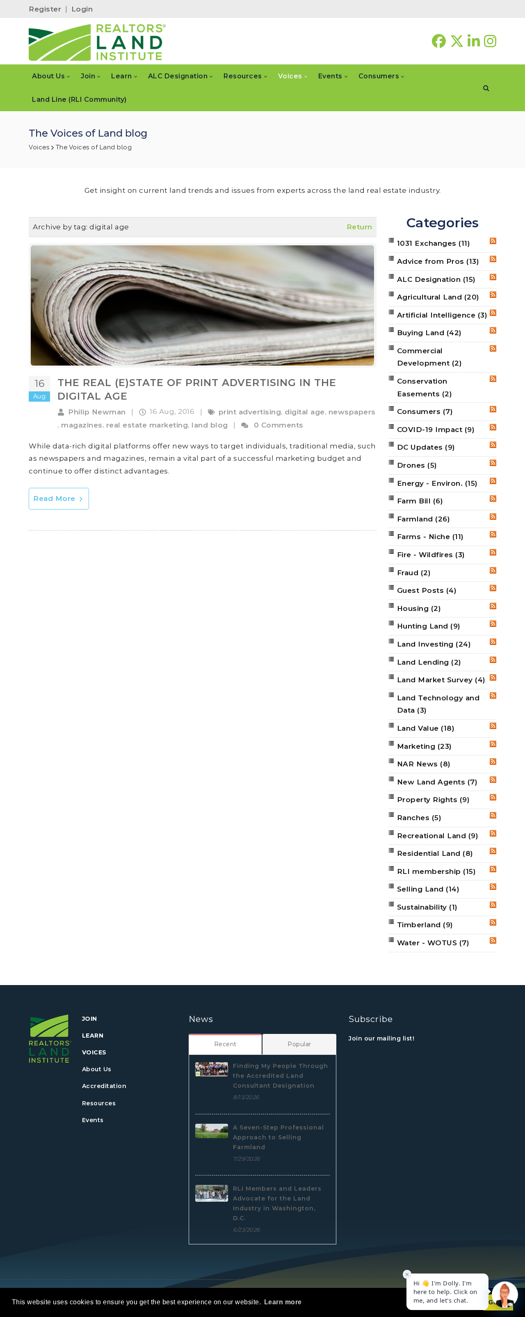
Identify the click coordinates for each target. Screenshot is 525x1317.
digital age (305, 412)
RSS (493, 241)
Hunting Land (429, 626)
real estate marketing (147, 425)
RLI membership (436, 871)
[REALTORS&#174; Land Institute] (97, 41)
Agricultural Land (438, 297)
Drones (417, 465)
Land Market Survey (441, 680)
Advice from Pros (438, 261)
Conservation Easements (424, 387)
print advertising (250, 412)
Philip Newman (97, 412)
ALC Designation (436, 279)
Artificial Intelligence (442, 315)
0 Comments (279, 425)
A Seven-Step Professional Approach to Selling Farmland (278, 1137)
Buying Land (429, 333)
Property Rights (433, 800)
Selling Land (428, 889)
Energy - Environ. (437, 483)
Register (45, 9)
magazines (82, 425)
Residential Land (435, 853)
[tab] (225, 1044)
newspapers (352, 412)
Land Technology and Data (438, 704)
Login (82, 9)
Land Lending (429, 662)
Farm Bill (420, 501)
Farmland (423, 519)
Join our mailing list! (381, 1038)
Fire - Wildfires (431, 555)
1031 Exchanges (433, 243)
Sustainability (427, 907)
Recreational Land (438, 836)
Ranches (419, 818)
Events (93, 1120)
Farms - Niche (430, 537)
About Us (97, 1069)
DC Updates (426, 447)
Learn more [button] (283, 1302)
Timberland (425, 925)
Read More (55, 498)
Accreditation (104, 1086)
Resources (99, 1103)
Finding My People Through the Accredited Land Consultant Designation (280, 1075)
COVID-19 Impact (436, 429)
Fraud (414, 573)
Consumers (425, 411)
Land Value (426, 728)
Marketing (424, 746)
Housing (419, 608)
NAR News (424, 764)
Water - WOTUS (433, 943)
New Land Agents (437, 782)
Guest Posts (427, 590)
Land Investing (434, 644)
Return (359, 227)
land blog (210, 425)
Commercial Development (429, 357)
